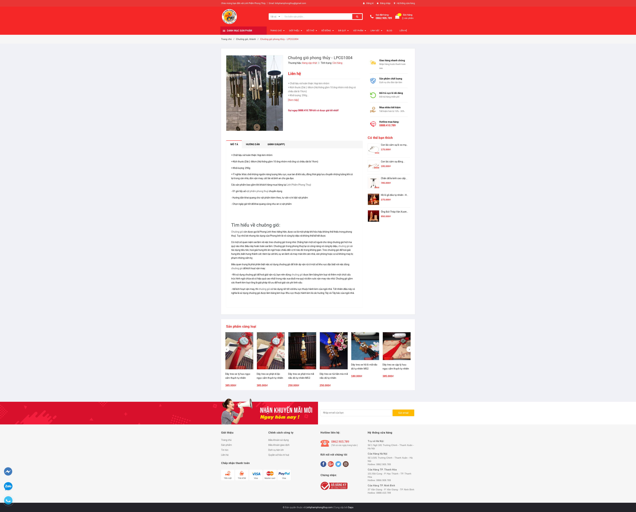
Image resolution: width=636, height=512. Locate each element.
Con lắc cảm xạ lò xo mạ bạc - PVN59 (393, 145)
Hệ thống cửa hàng (406, 3)
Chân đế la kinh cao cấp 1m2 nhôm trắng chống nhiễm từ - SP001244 (393, 178)
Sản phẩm (226, 445)
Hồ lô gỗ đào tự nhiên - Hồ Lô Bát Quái (394, 195)
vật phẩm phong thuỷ (257, 191)
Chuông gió (237, 231)
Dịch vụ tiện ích (276, 450)
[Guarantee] (333, 485)
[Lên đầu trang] (627, 492)
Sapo (350, 507)
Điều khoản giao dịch (279, 445)
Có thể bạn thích (380, 138)
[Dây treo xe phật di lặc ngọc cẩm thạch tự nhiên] (239, 350)
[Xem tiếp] (293, 100)
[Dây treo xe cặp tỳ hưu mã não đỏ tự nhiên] (397, 346)
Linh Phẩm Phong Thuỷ (299, 184)
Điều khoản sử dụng (278, 440)
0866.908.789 (383, 480)
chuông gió (344, 246)
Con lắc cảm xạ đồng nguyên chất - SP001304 (394, 161)
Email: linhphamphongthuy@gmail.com (287, 3)
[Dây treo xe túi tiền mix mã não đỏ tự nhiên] (302, 350)
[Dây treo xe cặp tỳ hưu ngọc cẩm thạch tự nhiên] (365, 346)
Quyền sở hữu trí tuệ (278, 455)
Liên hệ (225, 455)
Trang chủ (226, 440)
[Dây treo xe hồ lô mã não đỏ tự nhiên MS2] (334, 346)
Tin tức (224, 450)
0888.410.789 (305, 110)
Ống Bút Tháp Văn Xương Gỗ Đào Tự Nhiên (394, 212)
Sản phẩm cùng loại (241, 326)
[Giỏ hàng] (397, 16)
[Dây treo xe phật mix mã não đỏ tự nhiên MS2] (271, 350)
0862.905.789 (384, 18)
